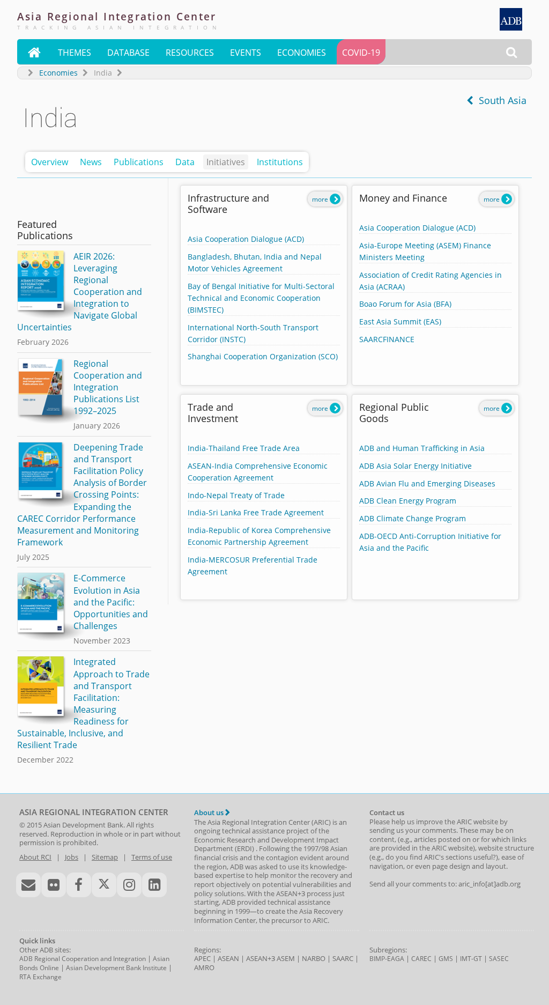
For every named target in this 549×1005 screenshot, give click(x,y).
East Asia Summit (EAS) (400, 321)
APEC (202, 958)
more (321, 199)
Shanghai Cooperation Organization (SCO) (263, 356)
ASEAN (228, 958)
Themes (74, 52)
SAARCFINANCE (386, 339)
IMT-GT (471, 959)
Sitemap (105, 857)
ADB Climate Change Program (412, 518)
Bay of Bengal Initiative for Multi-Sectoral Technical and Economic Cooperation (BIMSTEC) (261, 298)
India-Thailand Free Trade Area (244, 448)
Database (128, 52)
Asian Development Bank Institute (116, 968)
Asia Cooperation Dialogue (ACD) (246, 239)
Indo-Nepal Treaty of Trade (236, 495)
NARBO (313, 958)
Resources (190, 52)
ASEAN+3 (260, 958)
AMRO (204, 967)
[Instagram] (129, 885)
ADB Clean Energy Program (407, 501)
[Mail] (28, 885)
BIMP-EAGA (386, 959)
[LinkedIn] (154, 885)
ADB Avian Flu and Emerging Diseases (427, 483)
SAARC (342, 958)
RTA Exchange (40, 977)
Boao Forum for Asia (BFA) (405, 304)
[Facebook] (78, 885)
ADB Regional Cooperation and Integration (82, 959)
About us (209, 812)
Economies (301, 52)
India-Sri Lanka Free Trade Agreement (256, 512)
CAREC (421, 959)
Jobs (71, 857)
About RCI (35, 857)
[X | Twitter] (104, 885)
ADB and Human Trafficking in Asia (422, 448)
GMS (446, 959)
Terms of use (151, 857)
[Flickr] (53, 885)
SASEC (499, 959)
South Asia (499, 100)
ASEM (286, 958)
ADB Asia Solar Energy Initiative (415, 466)
